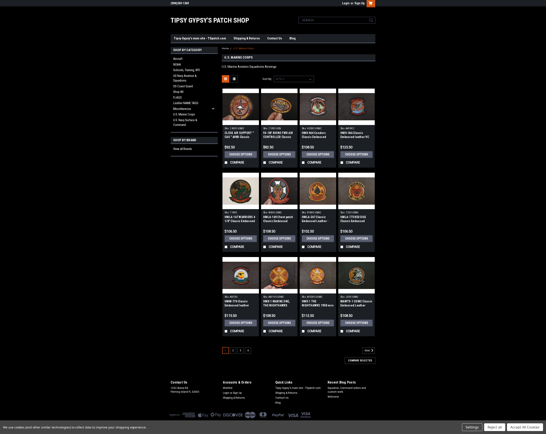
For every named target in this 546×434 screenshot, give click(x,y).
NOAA (177, 64)
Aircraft (178, 59)
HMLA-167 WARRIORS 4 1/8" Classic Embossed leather (240, 221)
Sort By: (267, 78)
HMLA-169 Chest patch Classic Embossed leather (278, 221)
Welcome (333, 396)
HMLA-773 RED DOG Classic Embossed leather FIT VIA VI (353, 221)
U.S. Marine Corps (184, 114)
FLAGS (177, 97)
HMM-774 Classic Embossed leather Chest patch (237, 305)
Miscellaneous (182, 109)
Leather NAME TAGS (185, 103)
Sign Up (359, 3)
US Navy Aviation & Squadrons (185, 78)
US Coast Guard (183, 86)
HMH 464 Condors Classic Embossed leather (314, 137)
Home (225, 48)
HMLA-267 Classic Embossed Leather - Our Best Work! (315, 221)
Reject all (495, 427)
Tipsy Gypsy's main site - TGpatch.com (200, 38)
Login (346, 3)
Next (368, 350)
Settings (472, 427)
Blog (292, 38)
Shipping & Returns (247, 38)
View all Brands (182, 149)
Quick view (241, 122)
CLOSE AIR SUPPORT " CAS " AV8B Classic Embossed (239, 137)
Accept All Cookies (525, 427)
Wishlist (227, 388)
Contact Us (274, 38)
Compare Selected (360, 360)
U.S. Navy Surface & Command (185, 122)
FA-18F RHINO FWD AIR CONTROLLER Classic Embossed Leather (278, 137)
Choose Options (240, 154)
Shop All (178, 92)
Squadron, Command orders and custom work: (347, 390)
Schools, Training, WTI (186, 70)
